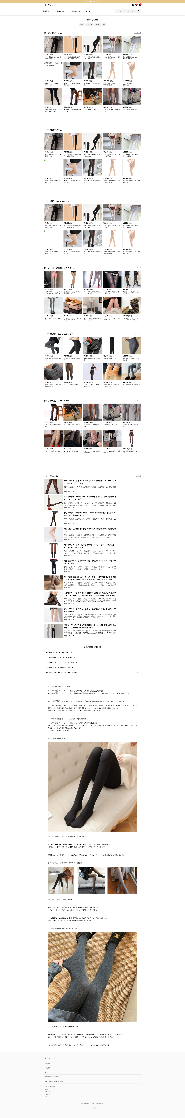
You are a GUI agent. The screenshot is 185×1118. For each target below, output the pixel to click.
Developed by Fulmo (87, 1103)
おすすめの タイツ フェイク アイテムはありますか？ (62, 662)
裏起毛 (97, 24)
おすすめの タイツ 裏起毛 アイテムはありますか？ (61, 672)
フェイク (89, 24)
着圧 (81, 24)
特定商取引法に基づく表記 (53, 1076)
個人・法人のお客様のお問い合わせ (55, 1081)
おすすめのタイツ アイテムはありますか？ (59, 652)
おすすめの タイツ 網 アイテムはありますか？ (60, 667)
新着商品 (46, 11)
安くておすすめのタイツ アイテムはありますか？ (61, 657)
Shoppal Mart (100, 1103)
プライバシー (49, 1072)
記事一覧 (87, 11)
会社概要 (47, 1063)
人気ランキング (75, 11)
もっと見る (137, 33)
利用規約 (47, 1068)
